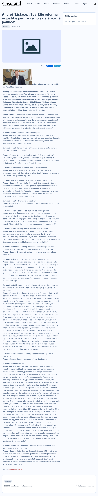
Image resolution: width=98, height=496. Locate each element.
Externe (77, 4)
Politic (38, 4)
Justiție (46, 4)
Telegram (57, 66)
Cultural (67, 4)
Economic (56, 4)
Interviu (5, 26)
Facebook (49, 66)
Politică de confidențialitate (85, 486)
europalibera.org (15, 469)
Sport (85, 4)
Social (29, 4)
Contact (8, 481)
